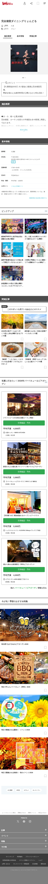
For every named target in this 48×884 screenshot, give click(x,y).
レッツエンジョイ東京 (9, 813)
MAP (13, 162)
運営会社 (43, 864)
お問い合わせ (6, 864)
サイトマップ (10, 856)
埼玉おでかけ (42, 813)
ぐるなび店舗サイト (17, 186)
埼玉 (18, 790)
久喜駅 (10, 790)
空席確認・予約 (24, 423)
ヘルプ (40, 860)
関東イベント (32, 813)
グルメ (27, 790)
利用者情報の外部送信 (9, 860)
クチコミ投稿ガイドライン (27, 860)
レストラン (37, 790)
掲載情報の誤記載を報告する (38, 198)
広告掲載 (35, 864)
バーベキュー (20, 587)
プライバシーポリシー (32, 856)
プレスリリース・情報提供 (21, 864)
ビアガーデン (32, 587)
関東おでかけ (22, 813)
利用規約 (19, 856)
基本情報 (6, 141)
